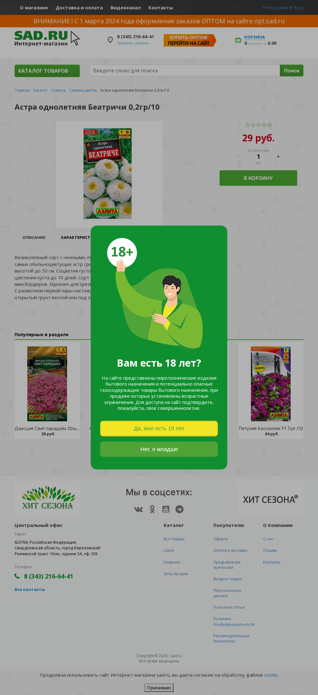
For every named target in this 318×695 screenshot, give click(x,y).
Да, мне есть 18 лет (159, 428)
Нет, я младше (159, 449)
